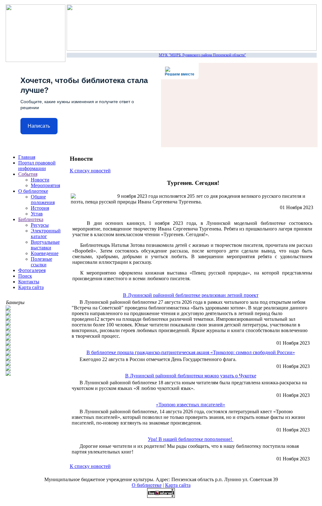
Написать (39, 126)
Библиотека (30, 219)
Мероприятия (45, 185)
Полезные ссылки (41, 261)
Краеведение (44, 253)
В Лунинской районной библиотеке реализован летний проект (190, 295)
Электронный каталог (46, 233)
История (40, 208)
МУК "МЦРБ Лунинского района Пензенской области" (200, 55)
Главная (26, 157)
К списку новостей (90, 170)
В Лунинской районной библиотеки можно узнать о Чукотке (190, 375)
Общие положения (43, 199)
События (27, 174)
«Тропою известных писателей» (190, 404)
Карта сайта (31, 287)
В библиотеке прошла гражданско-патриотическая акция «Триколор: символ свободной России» (190, 352)
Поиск (25, 276)
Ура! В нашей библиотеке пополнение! (190, 439)
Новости (40, 179)
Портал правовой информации (37, 165)
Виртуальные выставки (45, 244)
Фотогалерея (32, 270)
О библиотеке (33, 191)
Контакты (28, 281)
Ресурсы (40, 225)
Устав (37, 213)
